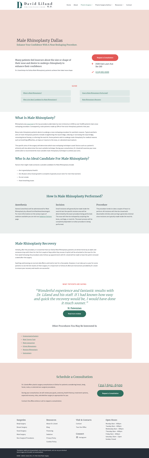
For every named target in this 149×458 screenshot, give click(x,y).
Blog (48, 427)
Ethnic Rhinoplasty (29, 346)
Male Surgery (21, 434)
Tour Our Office (81, 427)
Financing (49, 431)
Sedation (49, 434)
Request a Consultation (105, 58)
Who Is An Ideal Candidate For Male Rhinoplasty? (40, 100)
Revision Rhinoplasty (30, 350)
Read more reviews (74, 314)
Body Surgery (21, 424)
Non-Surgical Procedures (25, 438)
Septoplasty (27, 353)
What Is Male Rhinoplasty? (32, 93)
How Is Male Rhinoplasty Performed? (95, 93)
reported (30, 124)
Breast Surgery (22, 427)
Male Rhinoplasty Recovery (91, 100)
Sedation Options (46, 217)
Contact (129, 5)
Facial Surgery (21, 431)
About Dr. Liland (51, 424)
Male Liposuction (29, 343)
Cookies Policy (51, 442)
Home (69, 5)
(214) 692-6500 (102, 72)
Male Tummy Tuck (29, 339)
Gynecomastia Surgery (30, 336)
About (76, 5)
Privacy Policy (51, 438)
